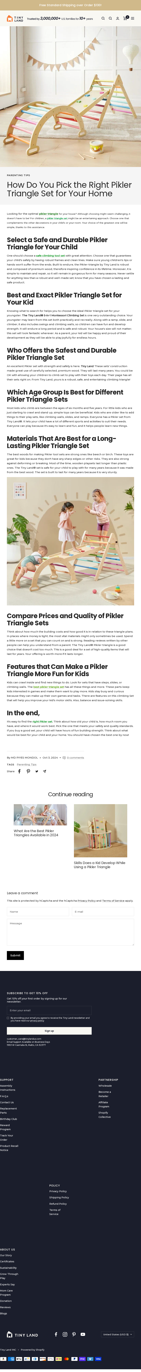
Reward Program (5, 1127)
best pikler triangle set (48, 686)
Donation (6, 1300)
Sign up (49, 1031)
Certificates (7, 1261)
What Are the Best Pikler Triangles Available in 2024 (36, 833)
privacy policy (37, 1020)
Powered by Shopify (32, 1349)
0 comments (75, 757)
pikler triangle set (57, 218)
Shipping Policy (59, 1197)
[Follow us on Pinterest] (73, 1334)
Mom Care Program (6, 1292)
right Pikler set (42, 721)
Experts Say (7, 1284)
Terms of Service (113, 900)
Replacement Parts (8, 1110)
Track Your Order (6, 1137)
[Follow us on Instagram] (65, 1334)
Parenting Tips (18, 175)
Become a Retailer (105, 1094)
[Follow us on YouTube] (82, 1334)
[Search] (103, 18)
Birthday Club (8, 1119)
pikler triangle (48, 213)
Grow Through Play (9, 1276)
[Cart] (125, 18)
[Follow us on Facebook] (56, 1334)
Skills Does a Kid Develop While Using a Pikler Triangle (99, 864)
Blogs (3, 1313)
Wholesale (105, 1085)
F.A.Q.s (4, 1096)
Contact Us (7, 1102)
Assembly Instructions (7, 1087)
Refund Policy (58, 1203)
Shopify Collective (105, 1114)
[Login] (117, 18)
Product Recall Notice (9, 1148)
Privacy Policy (87, 900)
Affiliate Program (104, 1104)
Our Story (6, 1255)
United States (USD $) (116, 1334)
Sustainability (8, 1267)
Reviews (5, 1307)
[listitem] (19, 771)
